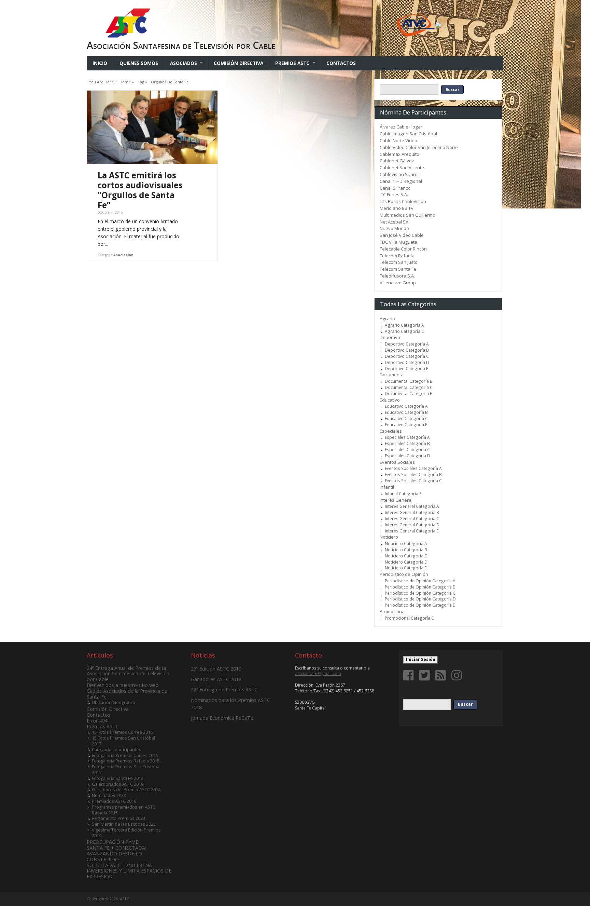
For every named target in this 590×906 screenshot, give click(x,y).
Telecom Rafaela (397, 256)
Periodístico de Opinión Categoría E (420, 605)
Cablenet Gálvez (397, 161)
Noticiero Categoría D (406, 562)
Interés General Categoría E (411, 530)
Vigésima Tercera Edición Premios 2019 (126, 833)
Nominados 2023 (109, 795)
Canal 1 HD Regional (401, 181)
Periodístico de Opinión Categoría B (420, 587)
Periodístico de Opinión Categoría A (420, 580)
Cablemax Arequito (399, 154)
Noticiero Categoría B (406, 549)
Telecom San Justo (399, 262)
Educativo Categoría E (406, 424)
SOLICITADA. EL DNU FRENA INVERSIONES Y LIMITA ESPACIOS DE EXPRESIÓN (129, 871)
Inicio (100, 63)
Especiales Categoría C (407, 449)
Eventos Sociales (397, 462)
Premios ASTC (289, 63)
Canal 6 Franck (395, 188)
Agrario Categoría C (404, 331)
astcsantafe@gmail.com (318, 673)
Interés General (396, 500)
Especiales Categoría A (407, 437)
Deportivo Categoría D (407, 362)
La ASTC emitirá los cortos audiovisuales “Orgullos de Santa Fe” (140, 190)
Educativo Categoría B (406, 412)
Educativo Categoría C (406, 418)
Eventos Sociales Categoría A (413, 468)
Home (125, 81)
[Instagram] (457, 675)
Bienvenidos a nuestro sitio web (123, 685)
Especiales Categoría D (407, 455)
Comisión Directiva (238, 63)
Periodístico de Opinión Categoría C (420, 593)
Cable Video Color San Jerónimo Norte (419, 147)
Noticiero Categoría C (406, 555)
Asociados (180, 63)
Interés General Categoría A (412, 506)
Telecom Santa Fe (398, 269)
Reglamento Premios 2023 (118, 818)
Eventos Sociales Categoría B (413, 474)
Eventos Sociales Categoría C (413, 480)
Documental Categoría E (408, 393)
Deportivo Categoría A (407, 344)
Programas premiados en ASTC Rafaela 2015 (123, 810)
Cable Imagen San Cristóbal (408, 134)
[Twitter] (425, 675)
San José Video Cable (402, 235)
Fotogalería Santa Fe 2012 (117, 778)
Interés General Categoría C (412, 518)
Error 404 (97, 720)
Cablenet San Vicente (402, 167)
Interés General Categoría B (412, 512)
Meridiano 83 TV (396, 208)
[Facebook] (409, 675)
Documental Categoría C (409, 387)
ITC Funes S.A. (394, 194)
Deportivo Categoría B (407, 350)
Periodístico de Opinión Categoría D (420, 598)
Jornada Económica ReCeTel (222, 718)
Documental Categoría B (409, 381)
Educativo (390, 400)
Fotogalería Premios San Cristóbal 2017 (126, 769)
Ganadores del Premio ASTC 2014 (126, 789)
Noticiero (389, 537)
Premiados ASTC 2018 (114, 801)
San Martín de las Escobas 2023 (124, 824)
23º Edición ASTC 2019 (216, 668)
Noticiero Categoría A (406, 543)
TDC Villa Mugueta (398, 242)
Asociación (123, 255)
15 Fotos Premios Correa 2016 (122, 732)
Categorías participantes (116, 749)
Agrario (387, 318)
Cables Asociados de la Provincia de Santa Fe (127, 694)
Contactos (341, 63)
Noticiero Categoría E (405, 567)
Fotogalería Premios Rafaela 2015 (125, 761)
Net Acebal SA (394, 222)
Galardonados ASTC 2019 (117, 784)
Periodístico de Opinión (404, 574)
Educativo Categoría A (406, 406)
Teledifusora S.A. (397, 276)
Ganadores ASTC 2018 (216, 679)
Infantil (387, 487)
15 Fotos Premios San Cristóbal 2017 (123, 741)
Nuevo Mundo (394, 228)
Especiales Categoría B (407, 443)
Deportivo (390, 337)
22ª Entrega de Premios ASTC (224, 689)
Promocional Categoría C (409, 618)
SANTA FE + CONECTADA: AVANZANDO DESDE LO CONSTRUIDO (116, 853)
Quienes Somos (139, 63)
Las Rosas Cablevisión (403, 201)
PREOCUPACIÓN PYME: (113, 842)
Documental (392, 374)
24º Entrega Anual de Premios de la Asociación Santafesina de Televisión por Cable (128, 674)
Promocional (393, 611)
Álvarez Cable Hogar (401, 127)
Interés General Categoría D (412, 524)
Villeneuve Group (398, 283)
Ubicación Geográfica (113, 702)
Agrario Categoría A (404, 325)
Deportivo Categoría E (406, 368)
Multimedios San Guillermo (407, 215)
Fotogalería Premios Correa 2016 (125, 755)
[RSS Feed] (441, 675)
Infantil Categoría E (403, 493)
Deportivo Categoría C (407, 356)
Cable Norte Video (398, 140)
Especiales (391, 431)
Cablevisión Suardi (399, 174)
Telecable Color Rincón (403, 249)
